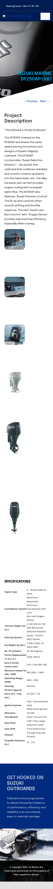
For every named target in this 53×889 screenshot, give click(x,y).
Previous (32, 101)
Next (43, 101)
